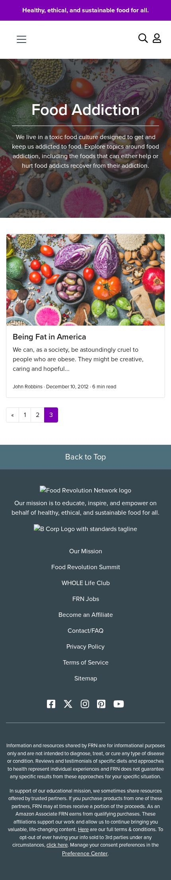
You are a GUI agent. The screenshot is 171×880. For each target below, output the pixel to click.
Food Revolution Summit (85, 567)
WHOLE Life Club (86, 583)
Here (83, 829)
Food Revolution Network (85, 39)
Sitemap (85, 678)
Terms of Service (86, 663)
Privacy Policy (85, 647)
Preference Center (85, 853)
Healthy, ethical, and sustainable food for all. (85, 10)
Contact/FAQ (85, 631)
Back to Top (85, 457)
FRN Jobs (85, 599)
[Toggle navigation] (21, 39)
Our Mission (85, 551)
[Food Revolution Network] (85, 490)
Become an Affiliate (85, 615)
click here (57, 845)
